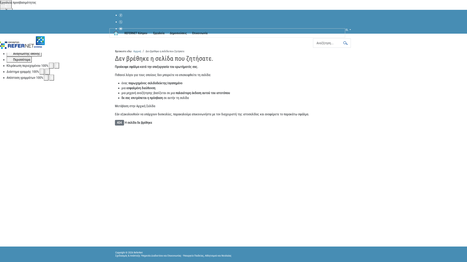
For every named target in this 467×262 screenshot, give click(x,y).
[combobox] (332, 43)
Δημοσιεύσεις (178, 33)
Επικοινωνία (199, 33)
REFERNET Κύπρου (135, 33)
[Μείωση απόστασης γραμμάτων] (46, 78)
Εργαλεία (158, 33)
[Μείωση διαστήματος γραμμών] (42, 72)
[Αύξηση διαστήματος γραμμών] (47, 72)
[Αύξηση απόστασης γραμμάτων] (51, 78)
